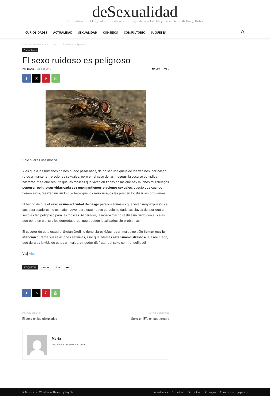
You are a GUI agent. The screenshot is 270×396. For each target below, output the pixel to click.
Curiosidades (36, 32)
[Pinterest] (46, 78)
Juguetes (158, 32)
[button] (243, 33)
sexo (67, 267)
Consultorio (134, 32)
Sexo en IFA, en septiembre (150, 319)
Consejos (110, 32)
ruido (57, 267)
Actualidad (62, 32)
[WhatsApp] (55, 78)
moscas (45, 267)
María (30, 68)
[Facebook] (26, 78)
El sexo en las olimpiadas (39, 319)
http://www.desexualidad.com (68, 344)
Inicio (25, 44)
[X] (36, 78)
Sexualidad (87, 32)
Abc (32, 254)
